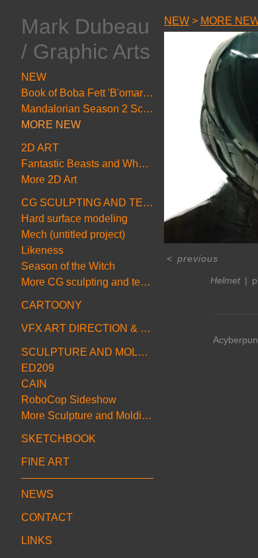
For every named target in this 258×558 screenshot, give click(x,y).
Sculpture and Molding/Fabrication (87, 352)
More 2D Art (49, 179)
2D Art (40, 147)
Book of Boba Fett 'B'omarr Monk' (87, 93)
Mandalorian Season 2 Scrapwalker (87, 108)
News (37, 494)
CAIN (34, 383)
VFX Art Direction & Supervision (87, 328)
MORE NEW (51, 124)
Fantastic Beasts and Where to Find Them (87, 163)
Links (36, 540)
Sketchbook (58, 438)
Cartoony (51, 305)
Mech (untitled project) (73, 234)
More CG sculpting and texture (87, 282)
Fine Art (45, 461)
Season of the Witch (68, 266)
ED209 (37, 368)
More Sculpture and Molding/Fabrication (87, 415)
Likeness (42, 250)
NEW (33, 77)
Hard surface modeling (74, 218)
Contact (47, 517)
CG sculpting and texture (87, 202)
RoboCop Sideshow (68, 399)
